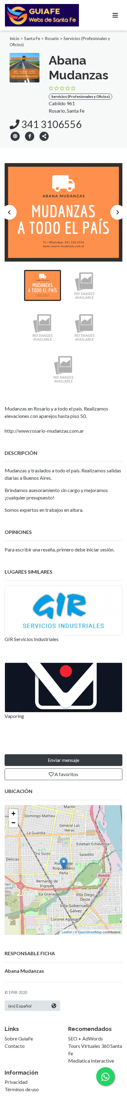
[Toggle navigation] (115, 15)
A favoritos (66, 774)
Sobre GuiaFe (19, 1038)
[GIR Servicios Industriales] (63, 610)
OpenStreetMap (90, 931)
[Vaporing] (63, 687)
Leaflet (67, 931)
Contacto (15, 1046)
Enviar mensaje (63, 760)
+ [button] (13, 813)
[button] (44, 136)
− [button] (13, 823)
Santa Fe (32, 38)
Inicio (14, 38)
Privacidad (16, 1082)
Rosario (52, 38)
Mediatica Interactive (91, 1061)
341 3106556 (50, 124)
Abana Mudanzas (24, 971)
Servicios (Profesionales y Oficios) (80, 96)
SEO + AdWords (85, 1038)
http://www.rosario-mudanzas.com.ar (44, 431)
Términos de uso (22, 1089)
